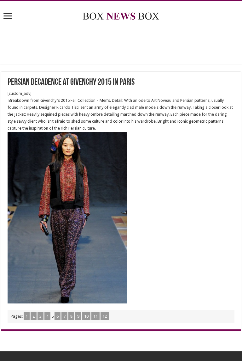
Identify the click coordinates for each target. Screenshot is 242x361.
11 (95, 316)
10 (86, 316)
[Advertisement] (121, 43)
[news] (121, 14)
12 (104, 316)
